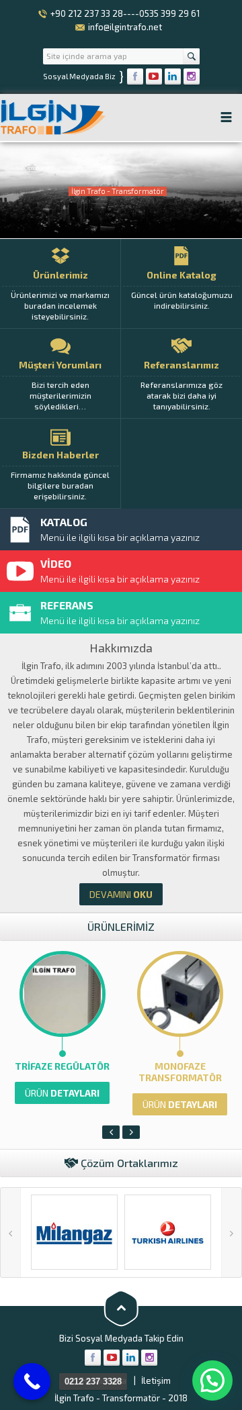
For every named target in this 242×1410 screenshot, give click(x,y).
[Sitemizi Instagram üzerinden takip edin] (192, 76)
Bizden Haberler (60, 475)
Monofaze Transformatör (180, 1071)
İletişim (156, 1380)
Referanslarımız (181, 385)
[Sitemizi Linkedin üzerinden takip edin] (173, 76)
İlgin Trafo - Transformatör (107, 1398)
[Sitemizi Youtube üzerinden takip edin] (154, 76)
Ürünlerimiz (60, 295)
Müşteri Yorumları (60, 385)
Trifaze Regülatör (62, 1066)
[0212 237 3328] (31, 1381)
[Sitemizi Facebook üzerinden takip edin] (135, 76)
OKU (121, 894)
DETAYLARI (62, 1093)
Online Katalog (182, 289)
